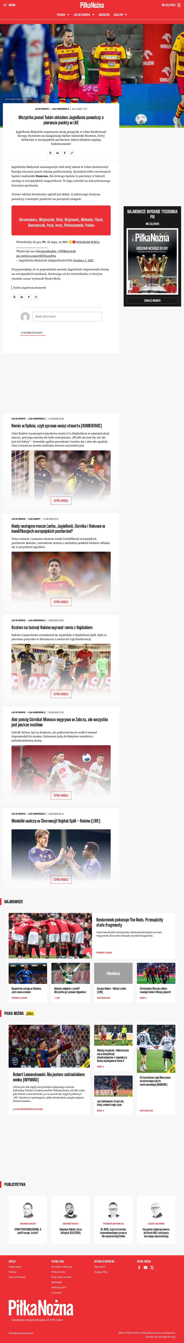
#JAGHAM (83, 242)
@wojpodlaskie (46, 251)
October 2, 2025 (83, 260)
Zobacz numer (152, 300)
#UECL (95, 242)
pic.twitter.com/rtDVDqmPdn (36, 256)
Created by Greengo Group (160, 1336)
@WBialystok (67, 251)
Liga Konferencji (60, 109)
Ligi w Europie (42, 109)
